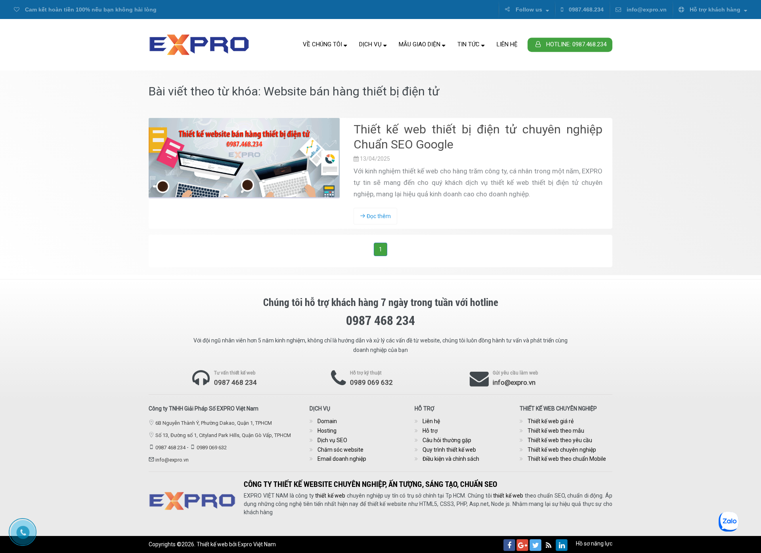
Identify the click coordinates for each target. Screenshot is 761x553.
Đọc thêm (378, 216)
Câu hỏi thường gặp (447, 440)
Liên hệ (507, 44)
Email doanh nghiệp (341, 459)
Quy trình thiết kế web (449, 450)
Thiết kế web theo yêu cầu (560, 440)
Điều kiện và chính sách (451, 459)
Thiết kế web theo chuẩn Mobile (567, 459)
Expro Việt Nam (257, 544)
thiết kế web (330, 495)
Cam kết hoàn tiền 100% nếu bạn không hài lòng (90, 9)
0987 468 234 (235, 382)
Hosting (327, 431)
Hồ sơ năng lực (594, 543)
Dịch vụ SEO (332, 440)
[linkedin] (562, 545)
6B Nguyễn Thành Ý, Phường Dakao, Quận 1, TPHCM (213, 423)
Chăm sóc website (340, 450)
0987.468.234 (585, 9)
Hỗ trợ (430, 431)
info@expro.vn (646, 9)
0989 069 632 (371, 382)
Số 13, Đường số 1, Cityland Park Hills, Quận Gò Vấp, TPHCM (223, 435)
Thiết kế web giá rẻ (551, 421)
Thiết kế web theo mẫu (556, 431)
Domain (327, 421)
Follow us (529, 9)
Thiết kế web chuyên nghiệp (562, 450)
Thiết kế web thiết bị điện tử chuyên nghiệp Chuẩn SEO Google (478, 136)
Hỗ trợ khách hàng (715, 9)
